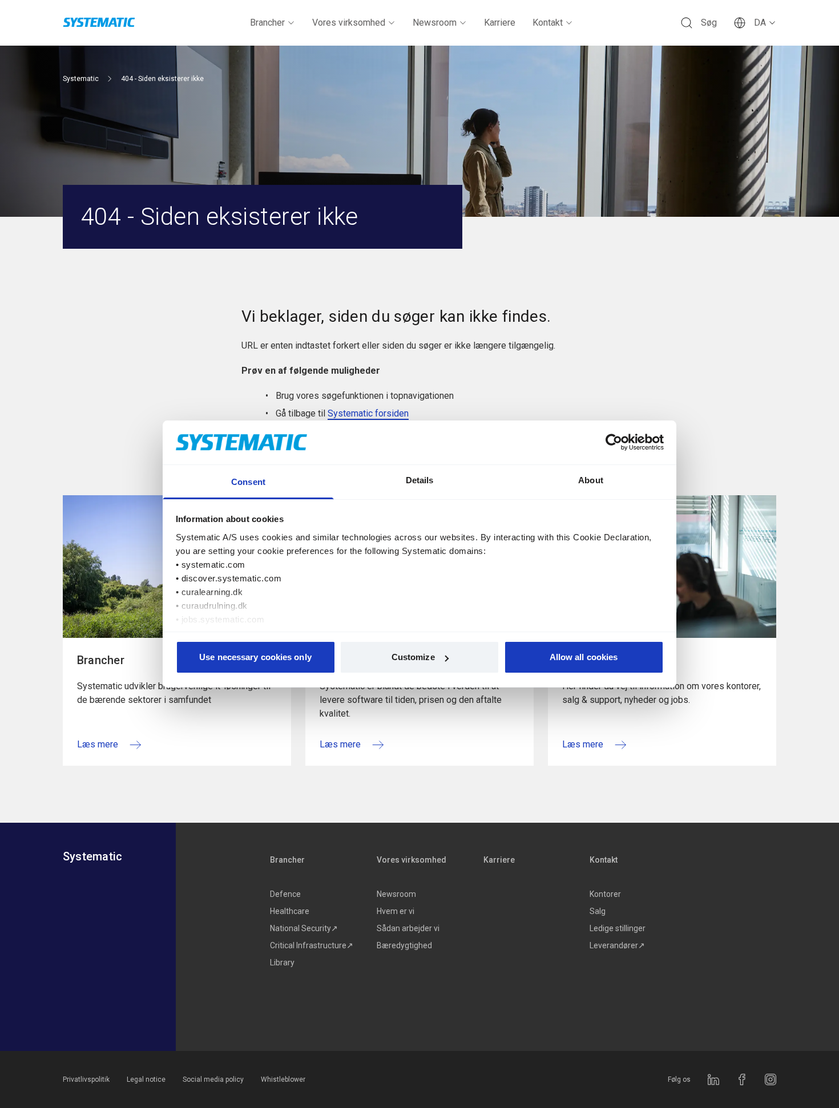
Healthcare (289, 911)
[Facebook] (742, 1079)
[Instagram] (770, 1079)
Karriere (499, 22)
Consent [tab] (248, 482)
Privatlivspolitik (86, 1079)
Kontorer (605, 894)
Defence (285, 894)
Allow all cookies (584, 657)
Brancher (267, 22)
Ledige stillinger (618, 928)
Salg (598, 911)
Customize (413, 657)
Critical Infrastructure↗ (311, 945)
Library (282, 962)
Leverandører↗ (617, 945)
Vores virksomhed (348, 22)
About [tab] (590, 480)
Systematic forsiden (368, 413)
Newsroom (435, 22)
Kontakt (548, 22)
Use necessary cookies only (255, 657)
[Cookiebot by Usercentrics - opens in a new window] (614, 442)
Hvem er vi (395, 911)
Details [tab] (420, 480)
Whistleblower (283, 1079)
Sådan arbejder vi (408, 928)
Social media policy (213, 1079)
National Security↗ (304, 928)
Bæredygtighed (404, 945)
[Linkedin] (713, 1079)
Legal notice (146, 1079)
